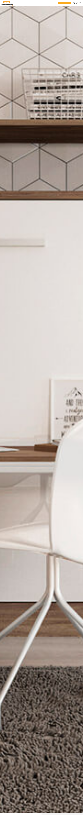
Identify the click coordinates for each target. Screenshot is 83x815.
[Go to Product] (41, 409)
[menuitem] (22, 3)
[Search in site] (74, 3)
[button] (64, 3)
